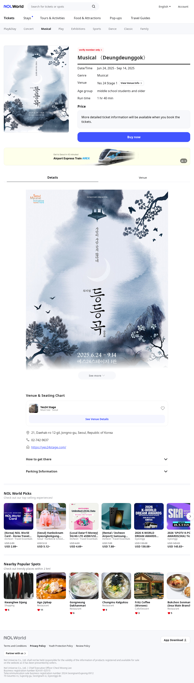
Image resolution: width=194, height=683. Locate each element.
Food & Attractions (87, 18)
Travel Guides (140, 18)
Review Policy (83, 646)
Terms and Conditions (15, 646)
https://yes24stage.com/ (48, 447)
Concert (29, 29)
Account (183, 6)
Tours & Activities (52, 18)
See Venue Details (97, 419)
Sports (97, 29)
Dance (113, 29)
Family (144, 29)
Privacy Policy (38, 646)
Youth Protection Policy (61, 646)
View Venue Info (130, 83)
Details (52, 177)
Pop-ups (116, 18)
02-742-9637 (39, 440)
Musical (46, 29)
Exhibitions (78, 29)
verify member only (89, 50)
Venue (143, 177)
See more (95, 375)
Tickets (9, 18)
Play (61, 29)
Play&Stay (10, 29)
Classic (128, 29)
